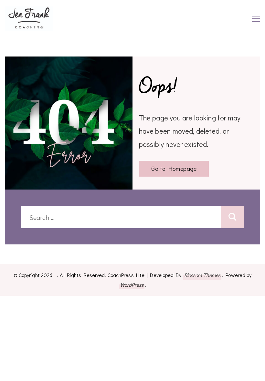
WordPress (131, 284)
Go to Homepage (173, 168)
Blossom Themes (202, 275)
